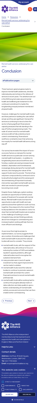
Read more (25, 377)
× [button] (34, 369)
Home (4, 17)
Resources (14, 17)
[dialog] (18, 385)
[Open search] (30, 9)
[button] (18, 400)
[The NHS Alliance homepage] (10, 9)
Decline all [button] (27, 394)
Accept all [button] (9, 394)
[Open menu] (35, 9)
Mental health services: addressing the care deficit (16, 21)
